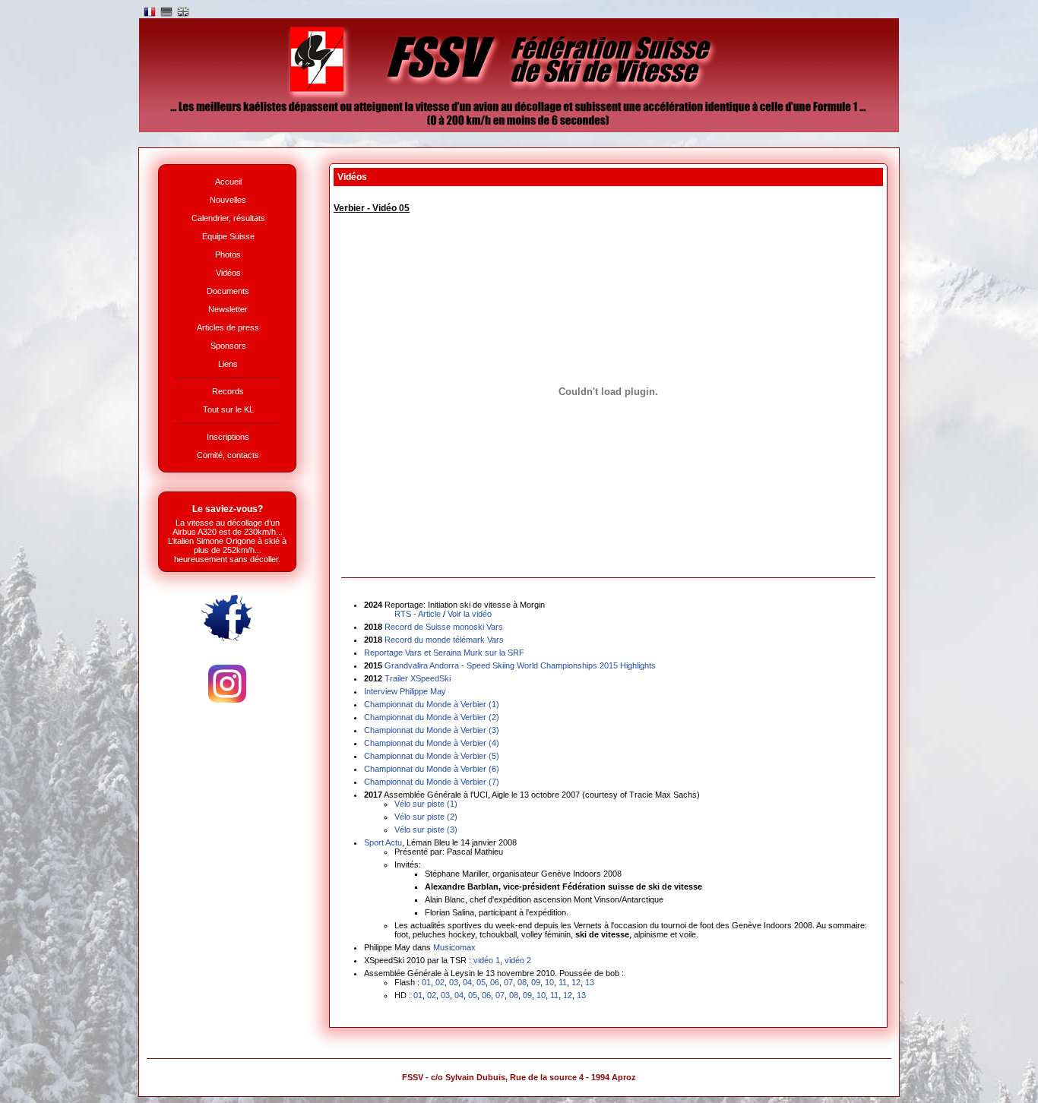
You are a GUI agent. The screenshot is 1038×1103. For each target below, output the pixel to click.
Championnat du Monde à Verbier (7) (431, 781)
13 (589, 982)
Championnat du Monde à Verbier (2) (431, 717)
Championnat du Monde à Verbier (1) (431, 704)
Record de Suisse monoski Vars (444, 626)
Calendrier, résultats (228, 218)
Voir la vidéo (470, 613)
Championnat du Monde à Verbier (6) (431, 768)
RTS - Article (417, 613)
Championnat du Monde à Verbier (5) (431, 755)
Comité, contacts (228, 455)
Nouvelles (228, 199)
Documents (228, 291)
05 (481, 982)
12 (576, 982)
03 (453, 982)
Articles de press (228, 327)
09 (535, 982)
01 (426, 982)
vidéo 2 (518, 960)
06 (494, 982)
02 (440, 982)
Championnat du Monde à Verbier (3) (431, 730)
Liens (228, 363)
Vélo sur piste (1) (425, 803)
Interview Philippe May (405, 691)
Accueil (228, 181)
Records (228, 391)
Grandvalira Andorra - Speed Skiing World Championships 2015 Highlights (520, 665)
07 (508, 982)
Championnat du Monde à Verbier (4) (431, 742)
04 (467, 982)
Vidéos (228, 272)
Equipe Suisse (228, 236)
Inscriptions (228, 436)
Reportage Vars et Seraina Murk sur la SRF (444, 652)
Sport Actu (383, 842)
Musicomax (454, 947)
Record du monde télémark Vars (444, 639)
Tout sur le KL (228, 409)
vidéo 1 (486, 960)
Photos (228, 254)
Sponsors (228, 345)
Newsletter (228, 309)
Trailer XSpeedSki (418, 678)
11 (563, 982)
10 (549, 982)
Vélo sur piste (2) (425, 816)
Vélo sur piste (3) (425, 829)
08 (522, 982)
